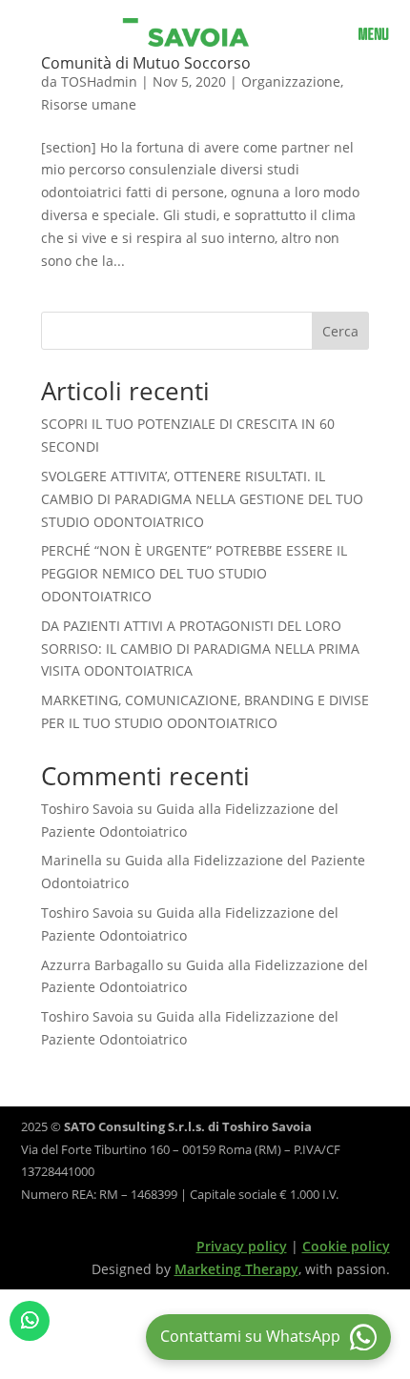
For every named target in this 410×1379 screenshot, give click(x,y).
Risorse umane (88, 104)
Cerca (340, 331)
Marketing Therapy (236, 1269)
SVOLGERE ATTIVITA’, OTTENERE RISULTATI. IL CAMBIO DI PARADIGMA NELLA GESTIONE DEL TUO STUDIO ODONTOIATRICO (202, 499)
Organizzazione (290, 81)
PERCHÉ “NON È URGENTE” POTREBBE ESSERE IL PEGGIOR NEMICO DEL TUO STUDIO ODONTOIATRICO (194, 573)
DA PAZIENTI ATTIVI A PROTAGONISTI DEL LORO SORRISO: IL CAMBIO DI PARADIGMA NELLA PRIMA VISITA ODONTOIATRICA (200, 648)
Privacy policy (241, 1246)
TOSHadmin (99, 81)
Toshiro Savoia (87, 809)
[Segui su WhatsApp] (30, 1321)
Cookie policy (346, 1246)
